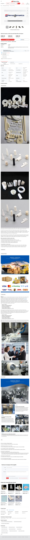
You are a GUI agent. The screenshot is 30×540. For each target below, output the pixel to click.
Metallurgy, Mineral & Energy (6, 5)
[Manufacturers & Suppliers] (15, 1)
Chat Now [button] (22, 39)
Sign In (2, 58)
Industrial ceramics (3, 511)
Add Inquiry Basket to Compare (15, 29)
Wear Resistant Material (12, 5)
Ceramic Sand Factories (19, 527)
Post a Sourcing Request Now (23, 478)
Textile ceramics (3, 514)
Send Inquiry (7, 39)
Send (7, 478)
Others (9, 514)
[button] (26, 63)
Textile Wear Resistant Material (17, 521)
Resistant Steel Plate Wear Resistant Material (6, 521)
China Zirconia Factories (12, 527)
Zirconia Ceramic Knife (25, 511)
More (1, 534)
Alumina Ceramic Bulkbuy (4, 532)
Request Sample (14, 41)
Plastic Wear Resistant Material (5, 523)
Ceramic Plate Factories (4, 527)
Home (1, 5)
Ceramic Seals (16, 511)
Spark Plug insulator (10, 511)
